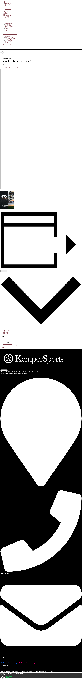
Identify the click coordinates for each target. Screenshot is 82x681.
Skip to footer (5, 46)
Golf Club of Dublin (4, 49)
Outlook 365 (5, 332)
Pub (10, 342)
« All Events (2, 56)
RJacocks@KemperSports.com (9, 657)
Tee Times (2, 347)
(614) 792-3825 (6, 573)
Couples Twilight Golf (7, 66)
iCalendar (5, 331)
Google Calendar (6, 330)
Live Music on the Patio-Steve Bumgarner (11, 67)
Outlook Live (5, 333)
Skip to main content (7, 45)
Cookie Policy (26, 373)
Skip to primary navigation (8, 44)
